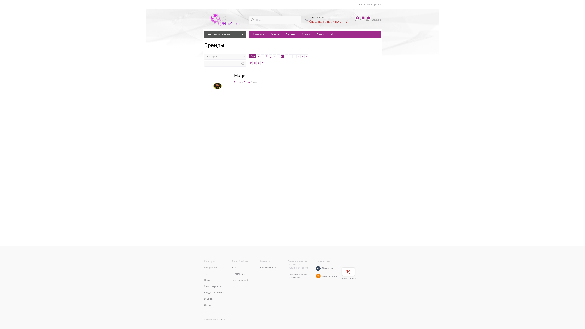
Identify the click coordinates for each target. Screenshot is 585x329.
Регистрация (374, 4)
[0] (356, 21)
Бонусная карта (349, 278)
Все (252, 56)
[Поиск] (252, 20)
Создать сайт (211, 319)
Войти (361, 4)
